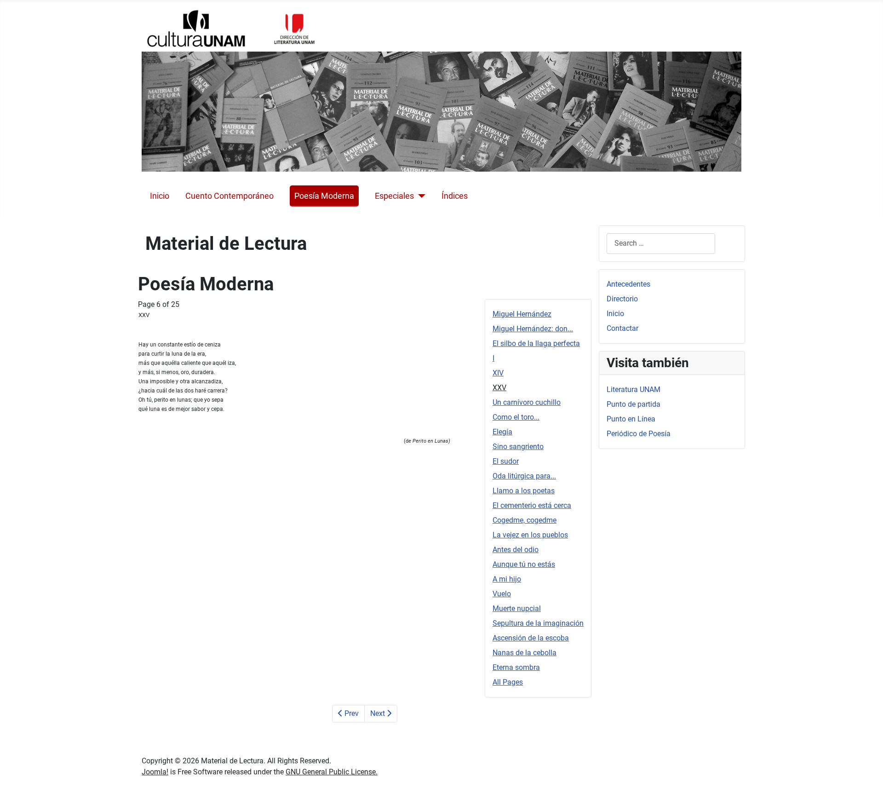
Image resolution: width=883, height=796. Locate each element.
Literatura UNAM (633, 389)
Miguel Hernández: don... (533, 328)
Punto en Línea (631, 419)
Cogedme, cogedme (524, 520)
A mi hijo (507, 579)
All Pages (508, 682)
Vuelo (502, 593)
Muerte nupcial (517, 608)
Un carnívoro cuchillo (527, 402)
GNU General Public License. (332, 771)
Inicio (159, 196)
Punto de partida (633, 404)
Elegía (502, 431)
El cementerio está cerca (532, 505)
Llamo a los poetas (524, 490)
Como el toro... (516, 417)
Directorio (622, 298)
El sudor (506, 461)
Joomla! (155, 771)
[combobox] (661, 243)
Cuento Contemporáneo (229, 196)
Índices (455, 196)
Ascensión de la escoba (531, 638)
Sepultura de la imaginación (538, 623)
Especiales (394, 196)
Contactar (622, 328)
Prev (351, 713)
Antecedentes (628, 284)
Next (378, 713)
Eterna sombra (516, 667)
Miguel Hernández (522, 314)
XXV (499, 387)
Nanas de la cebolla (524, 652)
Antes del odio (516, 549)
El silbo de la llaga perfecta (536, 343)
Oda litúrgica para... (524, 476)
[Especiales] (419, 196)
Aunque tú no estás (524, 564)
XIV (498, 373)
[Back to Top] (867, 779)
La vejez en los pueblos (530, 535)
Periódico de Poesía (639, 433)
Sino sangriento (518, 446)
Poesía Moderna (324, 196)
